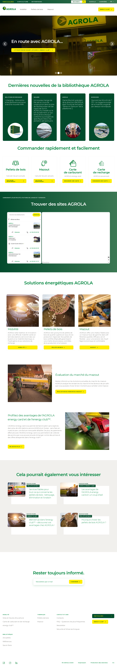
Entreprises (37, 1)
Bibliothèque (8, 634)
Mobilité (23, 9)
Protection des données (99, 662)
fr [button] (111, 1)
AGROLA (92, 1)
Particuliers (8, 1)
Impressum (82, 662)
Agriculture (22, 1)
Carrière (103, 1)
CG (113, 662)
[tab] (56, 73)
